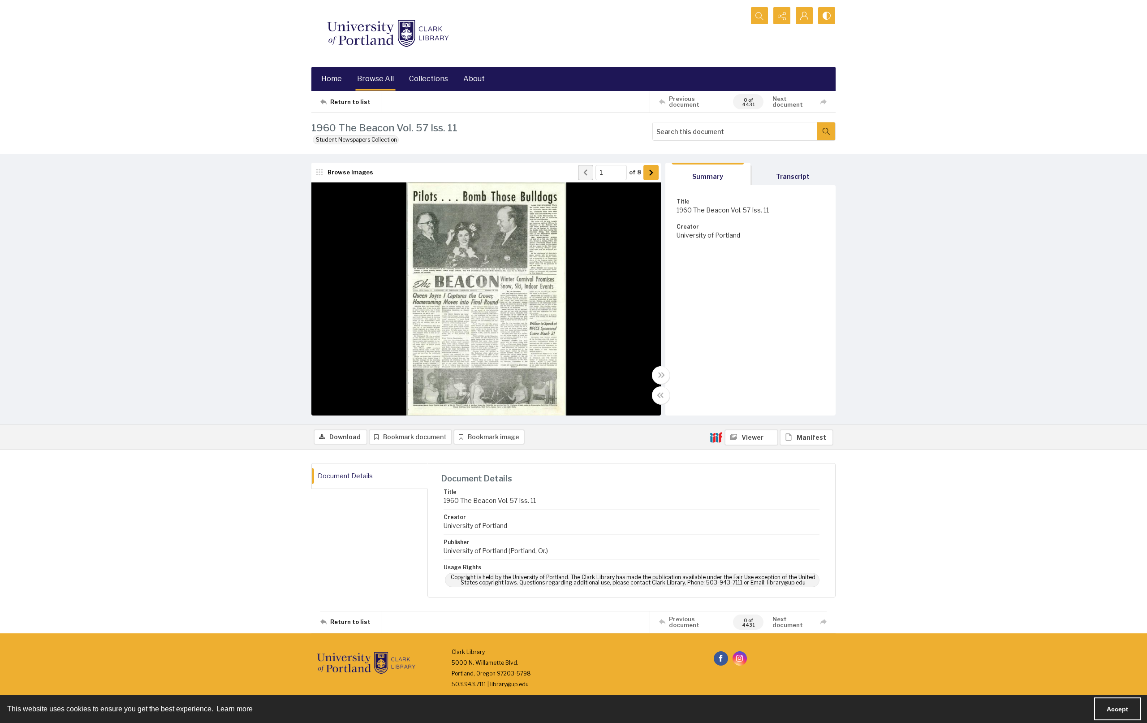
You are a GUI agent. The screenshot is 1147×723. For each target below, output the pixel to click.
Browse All (375, 78)
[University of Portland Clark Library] (387, 33)
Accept (1117, 709)
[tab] (707, 174)
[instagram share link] (740, 658)
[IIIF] (716, 437)
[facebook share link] (721, 658)
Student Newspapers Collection (356, 139)
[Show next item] (651, 172)
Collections (428, 78)
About (474, 78)
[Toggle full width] (661, 375)
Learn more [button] (234, 709)
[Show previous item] (585, 172)
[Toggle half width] (661, 395)
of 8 (635, 172)
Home (331, 78)
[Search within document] (826, 131)
